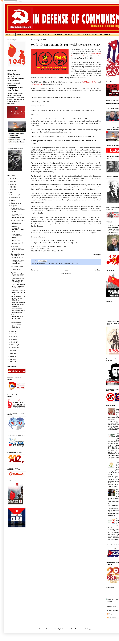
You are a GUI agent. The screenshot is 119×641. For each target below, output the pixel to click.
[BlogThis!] (40, 261)
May (12, 336)
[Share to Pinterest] (46, 261)
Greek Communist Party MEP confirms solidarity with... (18, 310)
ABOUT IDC (10, 34)
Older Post (97, 270)
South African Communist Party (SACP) (66, 263)
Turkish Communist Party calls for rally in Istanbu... (18, 209)
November (14, 197)
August (13, 206)
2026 (11, 179)
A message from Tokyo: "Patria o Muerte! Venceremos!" (16, 325)
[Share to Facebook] (44, 261)
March (13, 342)
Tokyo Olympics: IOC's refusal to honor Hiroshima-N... (18, 298)
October (14, 200)
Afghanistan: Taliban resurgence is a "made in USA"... (17, 267)
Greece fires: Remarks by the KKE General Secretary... (18, 304)
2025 (11, 181)
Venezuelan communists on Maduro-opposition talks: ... (17, 248)
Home (66, 270)
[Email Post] (35, 261)
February (14, 345)
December (14, 195)
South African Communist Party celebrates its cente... (17, 317)
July (12, 331)
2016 (11, 362)
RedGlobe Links (111, 606)
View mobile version (66, 273)
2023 (11, 187)
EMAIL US (20, 34)
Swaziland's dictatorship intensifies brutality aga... (17, 229)
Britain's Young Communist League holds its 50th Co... (17, 241)
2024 (11, 184)
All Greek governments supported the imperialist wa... (18, 221)
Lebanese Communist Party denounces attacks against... (17, 280)
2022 (11, 189)
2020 (11, 351)
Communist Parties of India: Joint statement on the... (17, 255)
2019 (11, 353)
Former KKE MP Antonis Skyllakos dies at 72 (17, 235)
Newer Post (34, 270)
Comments (112, 617)
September (14, 203)
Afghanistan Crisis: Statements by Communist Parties (17, 215)
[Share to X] (42, 261)
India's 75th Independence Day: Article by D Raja (17, 274)
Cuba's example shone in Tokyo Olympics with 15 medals (18, 286)
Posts (110, 614)
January (14, 347)
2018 (11, 356)
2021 (11, 192)
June (13, 334)
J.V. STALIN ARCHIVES (90, 34)
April (12, 339)
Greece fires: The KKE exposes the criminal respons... (18, 292)
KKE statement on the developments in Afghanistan (17, 261)
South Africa (50, 263)
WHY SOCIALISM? (44, 34)
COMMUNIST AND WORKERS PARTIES (66, 34)
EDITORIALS (30, 34)
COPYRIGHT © (105, 34)
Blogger (89, 629)
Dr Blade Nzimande (40, 263)
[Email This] (39, 261)
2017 (11, 359)
